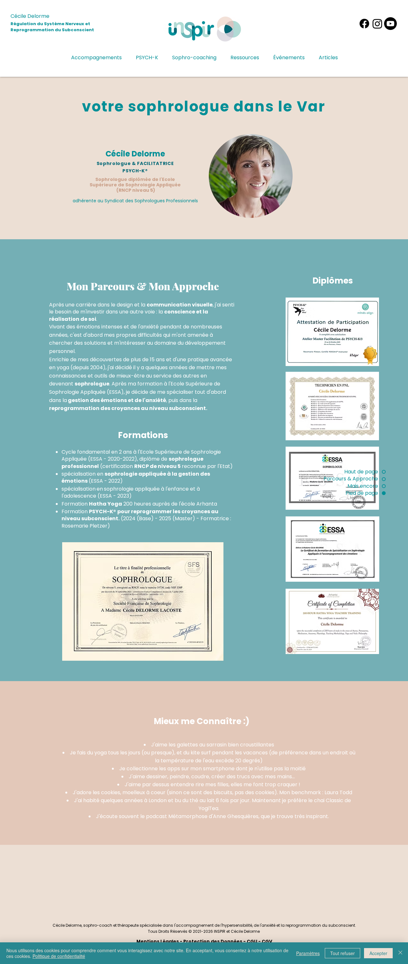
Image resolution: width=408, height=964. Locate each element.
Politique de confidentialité (59, 956)
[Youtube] (390, 23)
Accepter (378, 953)
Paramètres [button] (308, 953)
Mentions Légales (157, 941)
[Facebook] (364, 23)
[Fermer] (400, 953)
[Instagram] (377, 23)
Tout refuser (342, 953)
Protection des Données (212, 941)
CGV (267, 941)
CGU (252, 941)
